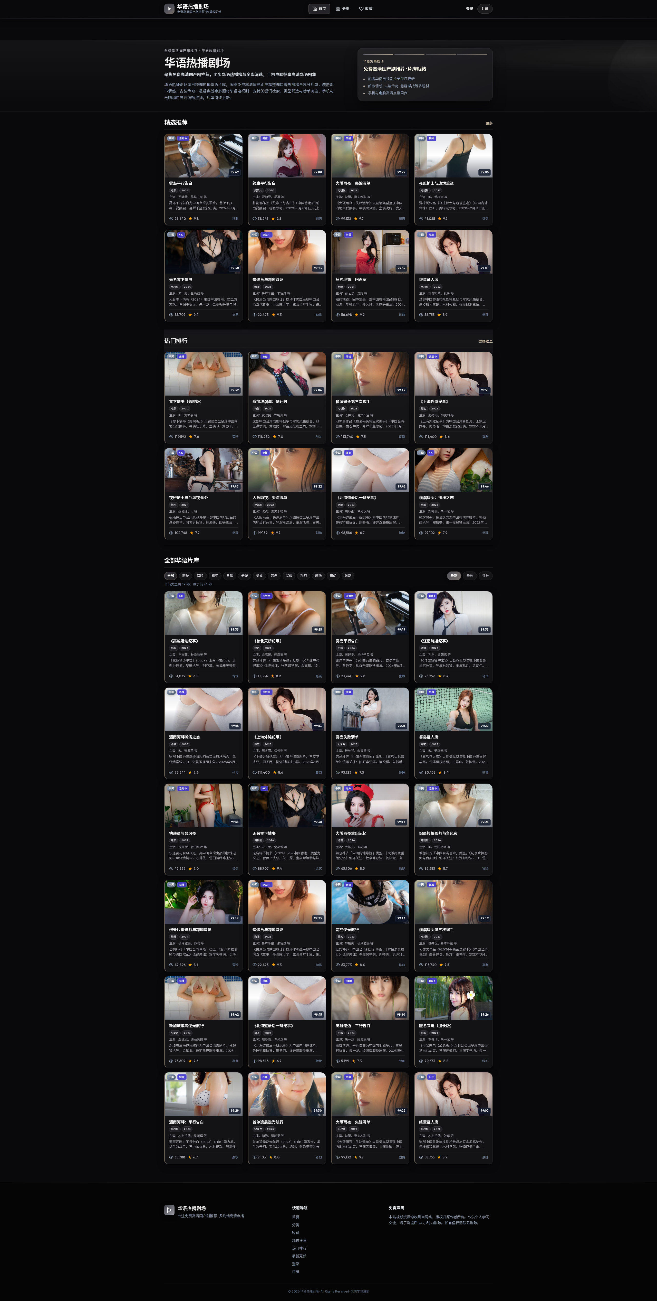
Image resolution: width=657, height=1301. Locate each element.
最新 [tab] (454, 576)
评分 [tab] (485, 576)
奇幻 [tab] (333, 576)
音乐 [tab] (274, 576)
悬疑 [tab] (244, 576)
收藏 (295, 1232)
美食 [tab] (259, 576)
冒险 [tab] (200, 576)
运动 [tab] (348, 576)
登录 (469, 8)
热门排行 (299, 1248)
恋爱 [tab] (185, 576)
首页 (295, 1217)
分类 (295, 1225)
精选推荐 (299, 1240)
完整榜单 (485, 341)
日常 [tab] (229, 576)
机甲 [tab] (215, 576)
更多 (489, 123)
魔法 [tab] (318, 576)
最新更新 (299, 1256)
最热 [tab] (470, 576)
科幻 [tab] (303, 576)
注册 (485, 9)
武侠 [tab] (289, 576)
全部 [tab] (170, 576)
